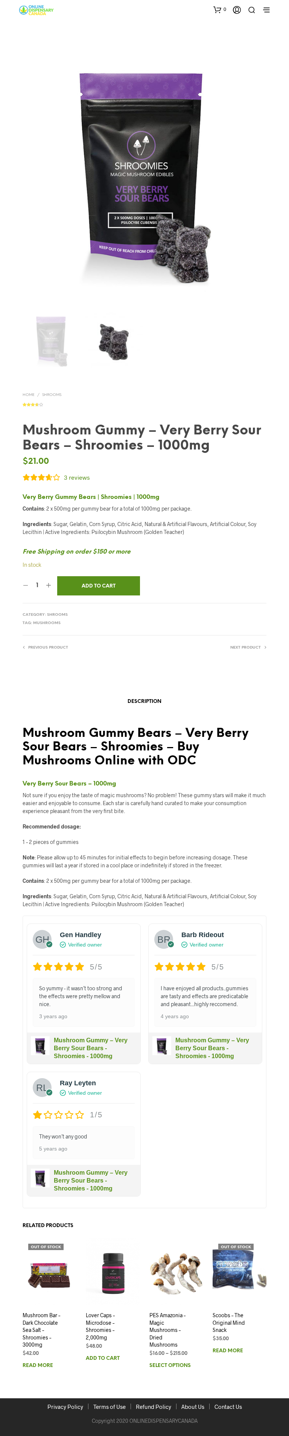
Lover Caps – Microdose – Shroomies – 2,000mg (100, 1326)
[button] (219, 9)
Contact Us (228, 1406)
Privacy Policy (65, 1406)
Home (29, 395)
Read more (38, 1366)
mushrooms (47, 623)
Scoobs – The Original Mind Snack (229, 1322)
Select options (170, 1366)
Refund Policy (153, 1406)
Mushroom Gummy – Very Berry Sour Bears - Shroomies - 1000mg (91, 1048)
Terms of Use (109, 1406)
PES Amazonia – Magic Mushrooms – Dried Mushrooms (167, 1330)
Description (144, 701)
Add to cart (103, 1358)
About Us (192, 1406)
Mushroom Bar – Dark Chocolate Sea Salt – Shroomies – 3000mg (41, 1330)
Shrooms (51, 395)
